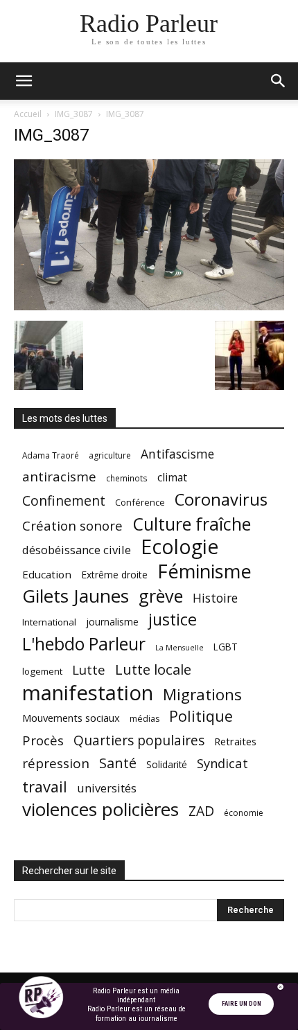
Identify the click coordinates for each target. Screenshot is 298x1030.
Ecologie (179, 547)
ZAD (201, 810)
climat (172, 477)
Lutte (88, 669)
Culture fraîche (191, 524)
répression (55, 763)
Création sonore (72, 525)
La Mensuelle (179, 647)
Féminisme (204, 571)
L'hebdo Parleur (84, 644)
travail (44, 786)
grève (161, 596)
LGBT (225, 647)
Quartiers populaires (138, 740)
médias (144, 719)
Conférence (140, 502)
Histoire (215, 598)
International (49, 622)
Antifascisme (177, 454)
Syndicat (222, 763)
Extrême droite (114, 574)
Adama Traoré (50, 455)
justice (172, 619)
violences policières (100, 809)
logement (42, 671)
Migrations (202, 694)
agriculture (110, 455)
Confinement (63, 500)
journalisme (112, 621)
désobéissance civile (76, 549)
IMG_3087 (74, 114)
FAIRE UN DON (241, 1003)
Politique (201, 716)
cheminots (127, 477)
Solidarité (166, 764)
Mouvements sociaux (71, 718)
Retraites (235, 741)
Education (46, 574)
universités (107, 788)
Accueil (28, 114)
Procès (43, 740)
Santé (118, 763)
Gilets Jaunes (75, 596)
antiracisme (59, 477)
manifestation (87, 693)
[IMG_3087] (149, 306)
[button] (23, 81)
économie (243, 813)
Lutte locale (153, 669)
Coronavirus (221, 499)
